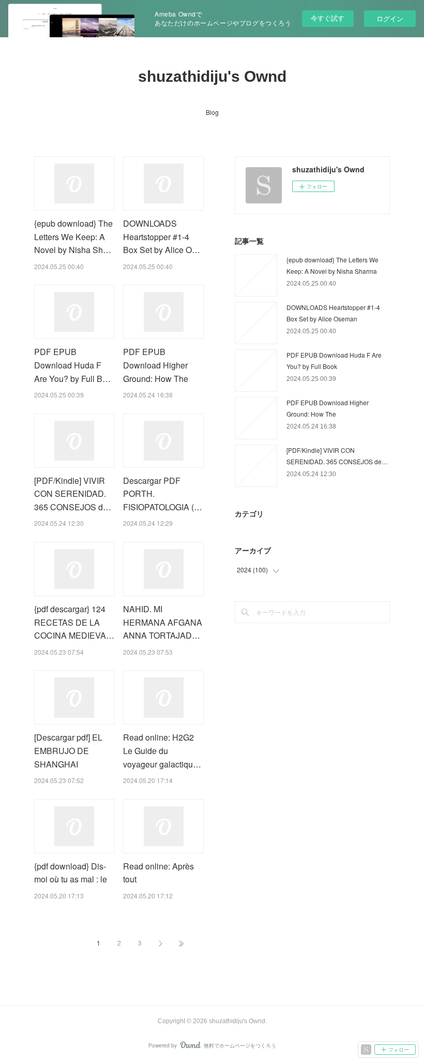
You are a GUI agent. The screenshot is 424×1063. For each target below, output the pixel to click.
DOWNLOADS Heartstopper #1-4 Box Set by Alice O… (161, 236)
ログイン (389, 18)
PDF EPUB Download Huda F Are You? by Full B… (72, 365)
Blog (212, 112)
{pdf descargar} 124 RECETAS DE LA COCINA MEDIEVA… (74, 622)
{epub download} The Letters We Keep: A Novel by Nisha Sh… (73, 236)
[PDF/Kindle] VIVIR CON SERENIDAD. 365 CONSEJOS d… (72, 494)
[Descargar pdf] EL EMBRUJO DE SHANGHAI (68, 750)
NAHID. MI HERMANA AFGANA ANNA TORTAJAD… (162, 622)
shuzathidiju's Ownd (212, 76)
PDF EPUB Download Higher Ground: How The (155, 365)
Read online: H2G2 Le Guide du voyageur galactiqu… (162, 750)
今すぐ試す (327, 18)
